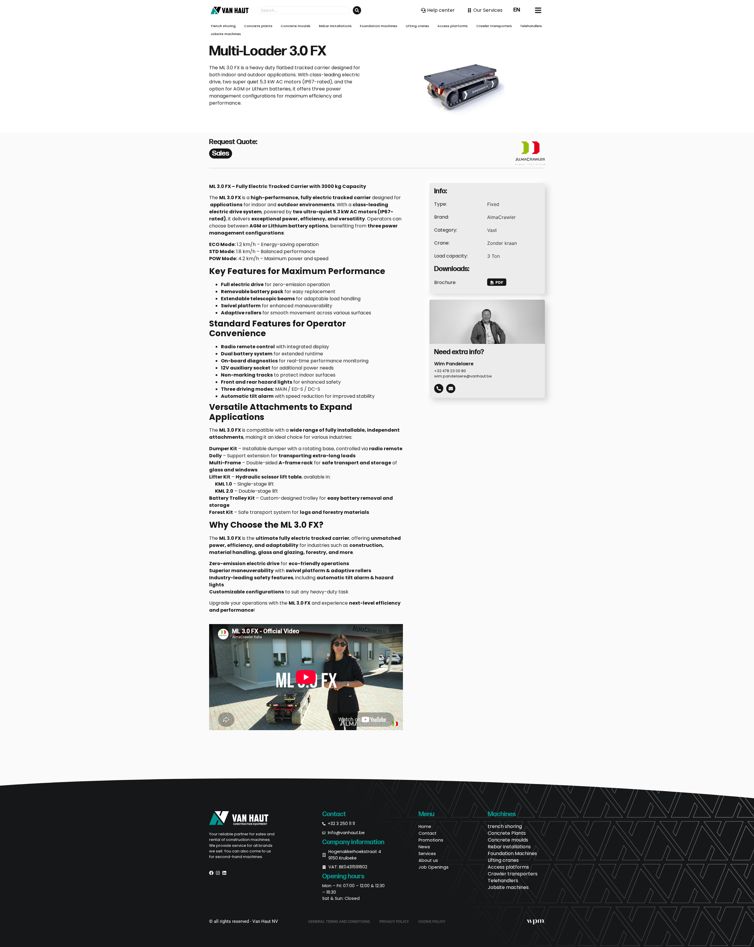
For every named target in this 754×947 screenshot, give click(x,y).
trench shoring (505, 826)
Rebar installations (509, 847)
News (424, 847)
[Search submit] (357, 10)
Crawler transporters (513, 874)
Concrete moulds (508, 840)
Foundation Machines (512, 854)
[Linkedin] (224, 873)
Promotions (431, 840)
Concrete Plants (507, 833)
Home (425, 826)
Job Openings (434, 867)
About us (428, 860)
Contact (427, 833)
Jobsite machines (508, 887)
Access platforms (508, 867)
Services (427, 854)
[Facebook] (211, 873)
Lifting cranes (503, 860)
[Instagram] (218, 873)
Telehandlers (503, 881)
